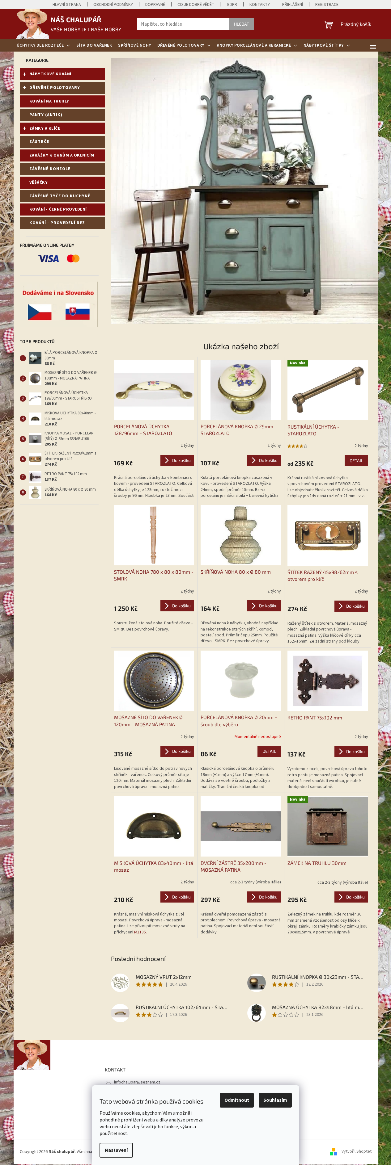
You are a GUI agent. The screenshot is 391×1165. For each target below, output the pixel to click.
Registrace (326, 5)
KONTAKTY (259, 5)
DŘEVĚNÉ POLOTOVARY (54, 88)
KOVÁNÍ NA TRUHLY (49, 101)
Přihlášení (292, 5)
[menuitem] (43, 45)
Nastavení (116, 1150)
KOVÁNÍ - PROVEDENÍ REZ (57, 223)
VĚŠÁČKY (38, 182)
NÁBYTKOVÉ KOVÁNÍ (50, 74)
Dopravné (155, 5)
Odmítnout (236, 1100)
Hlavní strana (67, 5)
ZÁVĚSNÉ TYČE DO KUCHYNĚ (59, 196)
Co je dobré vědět (196, 5)
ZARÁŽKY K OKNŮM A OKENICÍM (61, 155)
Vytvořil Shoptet (357, 1152)
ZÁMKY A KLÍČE (44, 128)
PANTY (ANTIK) (45, 115)
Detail (356, 460)
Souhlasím (275, 1100)
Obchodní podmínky (113, 5)
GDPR (232, 5)
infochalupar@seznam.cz (137, 1082)
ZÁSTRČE (39, 142)
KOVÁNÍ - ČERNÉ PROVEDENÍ (58, 209)
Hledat (241, 24)
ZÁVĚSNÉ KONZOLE (49, 169)
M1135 (140, 932)
